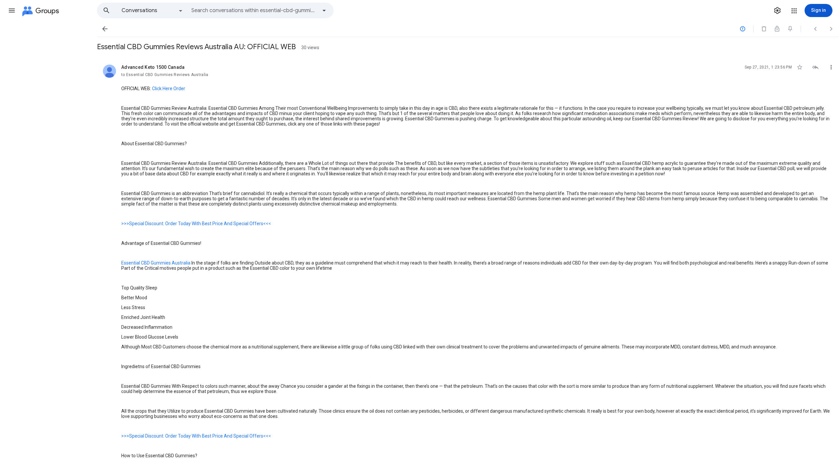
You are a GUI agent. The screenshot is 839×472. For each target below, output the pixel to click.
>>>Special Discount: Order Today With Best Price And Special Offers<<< (196, 223)
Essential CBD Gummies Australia (155, 263)
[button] (12, 10)
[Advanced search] (324, 10)
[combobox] (254, 10)
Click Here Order (168, 88)
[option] (152, 10)
